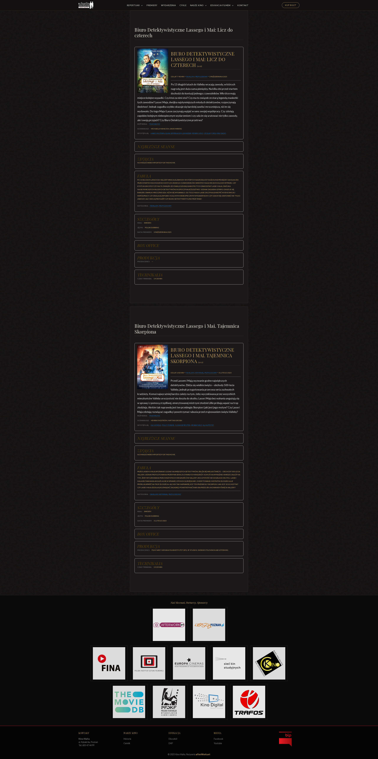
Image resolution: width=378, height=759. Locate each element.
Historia (127, 739)
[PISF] (149, 663)
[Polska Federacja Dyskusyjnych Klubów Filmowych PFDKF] (169, 702)
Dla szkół (173, 739)
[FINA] (109, 663)
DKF (171, 743)
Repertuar (133, 5)
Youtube (218, 743)
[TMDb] (129, 702)
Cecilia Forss (210, 133)
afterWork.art (203, 754)
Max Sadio (221, 133)
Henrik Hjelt (197, 133)
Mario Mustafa (158, 133)
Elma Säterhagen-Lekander (178, 133)
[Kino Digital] (209, 702)
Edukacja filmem (220, 5)
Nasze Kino (197, 5)
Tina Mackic (154, 124)
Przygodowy (201, 76)
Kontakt (243, 5)
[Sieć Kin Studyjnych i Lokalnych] (229, 663)
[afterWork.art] (169, 625)
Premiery (151, 5)
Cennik (127, 743)
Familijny (190, 76)
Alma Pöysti (208, 425)
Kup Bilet (290, 5)
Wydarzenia (168, 5)
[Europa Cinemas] (189, 663)
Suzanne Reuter (182, 425)
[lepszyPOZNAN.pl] (209, 625)
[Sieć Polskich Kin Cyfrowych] (269, 663)
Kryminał (199, 373)
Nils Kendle (156, 425)
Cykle (183, 5)
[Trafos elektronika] (249, 702)
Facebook (218, 739)
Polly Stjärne (168, 425)
